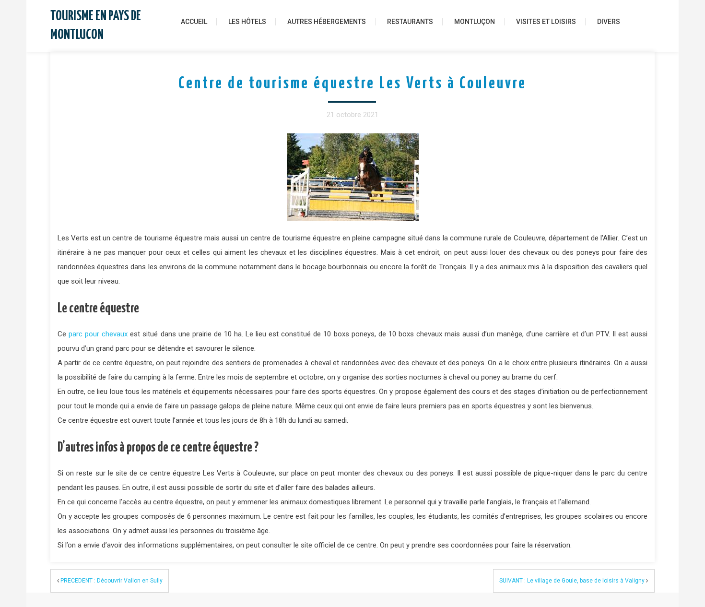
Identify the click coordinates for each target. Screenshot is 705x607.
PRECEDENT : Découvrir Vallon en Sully (111, 580)
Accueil (194, 21)
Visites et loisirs (546, 21)
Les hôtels (247, 21)
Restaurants (410, 21)
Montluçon (474, 21)
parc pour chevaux (98, 334)
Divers (608, 21)
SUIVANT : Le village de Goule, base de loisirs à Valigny (572, 580)
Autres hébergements (326, 21)
